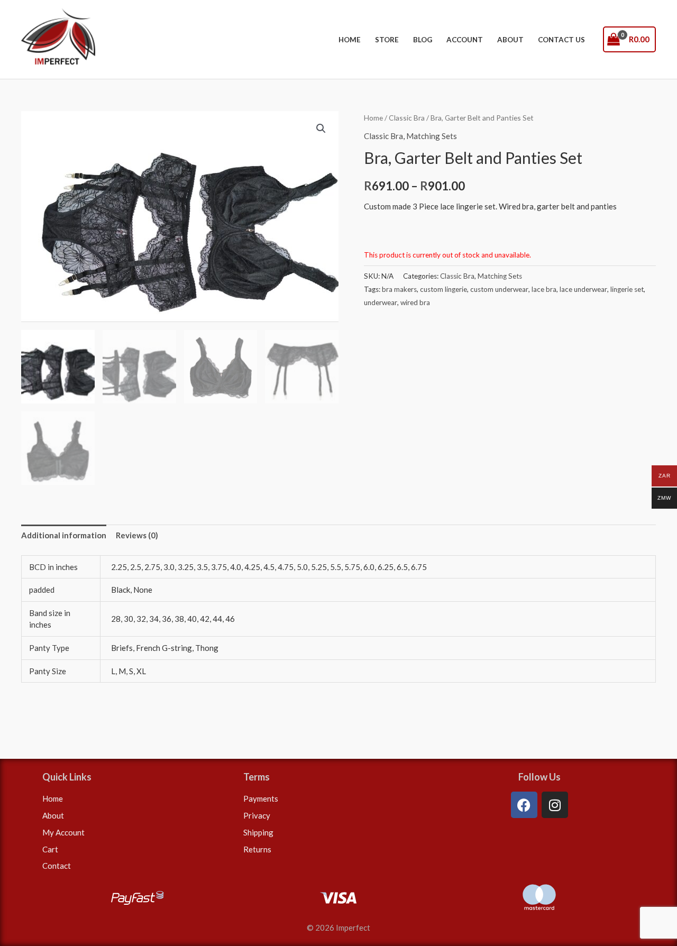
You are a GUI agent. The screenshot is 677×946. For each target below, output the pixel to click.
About (510, 39)
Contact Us (561, 39)
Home (349, 39)
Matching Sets (431, 136)
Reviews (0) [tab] (137, 535)
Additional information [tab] (63, 535)
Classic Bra (407, 117)
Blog (422, 39)
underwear (380, 302)
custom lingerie (443, 289)
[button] (321, 128)
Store (387, 39)
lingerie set (627, 289)
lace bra (544, 289)
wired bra (415, 302)
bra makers (399, 289)
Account (464, 39)
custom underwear (499, 289)
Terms (256, 777)
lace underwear (583, 289)
